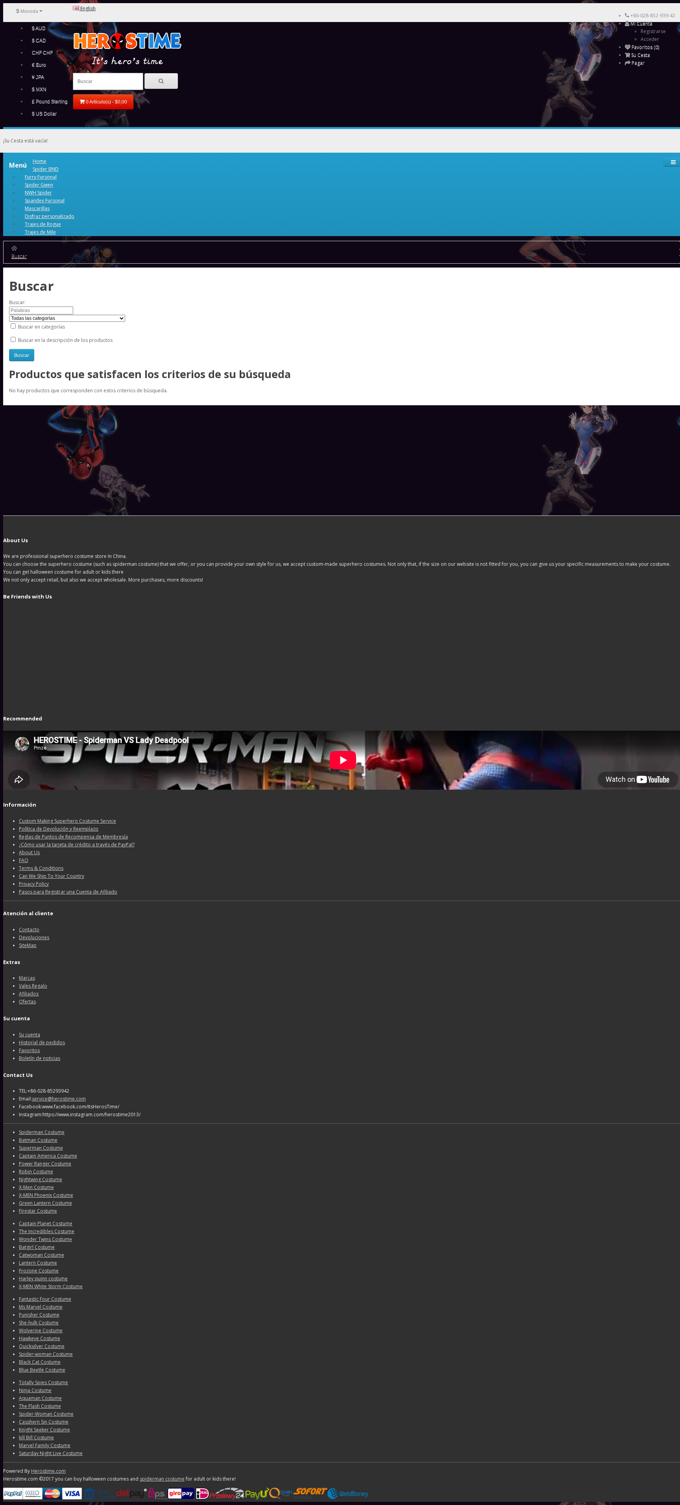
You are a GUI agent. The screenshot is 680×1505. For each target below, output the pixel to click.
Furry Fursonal (41, 177)
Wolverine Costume (41, 1330)
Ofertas (27, 1001)
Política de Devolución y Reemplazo (58, 828)
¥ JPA (38, 77)
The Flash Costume (40, 1406)
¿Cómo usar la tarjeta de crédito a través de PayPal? (77, 844)
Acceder (650, 39)
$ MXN (39, 89)
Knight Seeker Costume (44, 1429)
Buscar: (17, 302)
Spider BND (46, 169)
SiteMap (28, 945)
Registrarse (653, 31)
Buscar (19, 256)
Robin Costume (36, 1171)
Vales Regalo (33, 985)
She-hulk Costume (39, 1322)
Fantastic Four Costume (45, 1299)
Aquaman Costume (40, 1398)
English (87, 8)
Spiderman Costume (42, 1132)
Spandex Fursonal (45, 200)
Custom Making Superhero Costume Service (67, 821)
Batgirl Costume (37, 1247)
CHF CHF (42, 52)
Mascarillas (37, 208)
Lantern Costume (38, 1262)
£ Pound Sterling (50, 101)
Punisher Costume (39, 1314)
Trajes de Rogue (43, 224)
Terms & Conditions (41, 868)
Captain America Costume (48, 1155)
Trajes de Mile (40, 232)
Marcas (27, 978)
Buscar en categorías (41, 326)
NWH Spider (38, 192)
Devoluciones (34, 937)
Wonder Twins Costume (45, 1239)
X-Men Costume (36, 1187)
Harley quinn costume (43, 1278)
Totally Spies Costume (43, 1382)
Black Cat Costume (40, 1362)
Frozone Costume (39, 1270)
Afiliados (29, 993)
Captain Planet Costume (45, 1223)
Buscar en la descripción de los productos (65, 340)
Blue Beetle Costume (42, 1370)
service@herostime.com (59, 1098)
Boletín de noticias (39, 1058)
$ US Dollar (44, 113)
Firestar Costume (38, 1211)
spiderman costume (162, 1478)
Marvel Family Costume (44, 1445)
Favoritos (29, 1050)
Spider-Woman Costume (46, 1414)
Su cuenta (29, 1034)
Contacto (29, 929)
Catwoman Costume (41, 1255)
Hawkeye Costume (39, 1338)
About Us (29, 852)
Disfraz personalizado (49, 216)
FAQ (23, 860)
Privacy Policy (34, 884)
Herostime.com (48, 1471)
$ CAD (39, 40)
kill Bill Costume (36, 1437)
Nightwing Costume (40, 1179)
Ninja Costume (35, 1390)
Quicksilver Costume (42, 1346)
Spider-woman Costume (46, 1354)
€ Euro (39, 65)
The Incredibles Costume (46, 1231)
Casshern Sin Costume (43, 1421)
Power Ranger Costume (45, 1163)
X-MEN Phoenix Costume (46, 1195)
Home (39, 161)
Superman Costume (41, 1148)
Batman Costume (38, 1140)
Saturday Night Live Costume (51, 1453)
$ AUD (39, 28)
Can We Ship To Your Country (51, 876)
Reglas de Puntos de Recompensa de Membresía (73, 836)
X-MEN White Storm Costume (51, 1286)
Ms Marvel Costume (41, 1307)
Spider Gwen (39, 184)
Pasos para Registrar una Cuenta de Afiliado (68, 891)
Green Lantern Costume (45, 1203)
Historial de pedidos (42, 1042)
